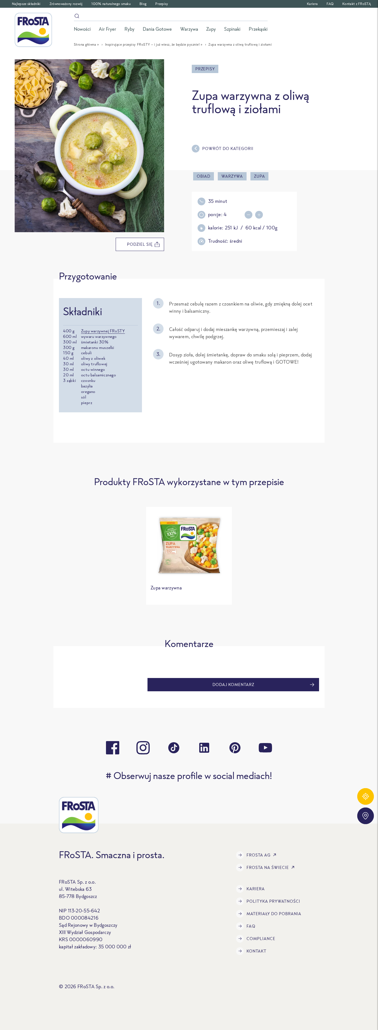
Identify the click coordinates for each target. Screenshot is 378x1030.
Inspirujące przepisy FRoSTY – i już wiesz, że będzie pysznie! (152, 44)
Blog (142, 3)
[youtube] (265, 747)
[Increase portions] (260, 215)
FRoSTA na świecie (268, 867)
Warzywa (232, 176)
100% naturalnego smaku (111, 3)
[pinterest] (235, 747)
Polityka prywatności (273, 901)
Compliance (261, 938)
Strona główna (85, 44)
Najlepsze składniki (26, 3)
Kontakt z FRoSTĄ (356, 3)
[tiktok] (173, 747)
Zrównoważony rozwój (66, 3)
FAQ (330, 3)
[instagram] (143, 747)
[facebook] (112, 747)
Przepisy (161, 3)
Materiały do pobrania (274, 913)
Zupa (259, 176)
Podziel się (140, 244)
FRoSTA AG (259, 855)
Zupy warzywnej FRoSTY (103, 330)
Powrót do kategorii (227, 148)
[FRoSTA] (33, 30)
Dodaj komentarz (233, 684)
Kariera (312, 3)
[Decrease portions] (250, 215)
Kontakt (256, 951)
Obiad (203, 176)
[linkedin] (204, 747)
